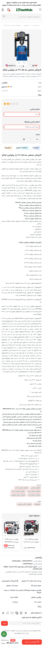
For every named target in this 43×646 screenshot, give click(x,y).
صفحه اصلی (36, 25)
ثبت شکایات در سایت (11, 590)
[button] (38, 535)
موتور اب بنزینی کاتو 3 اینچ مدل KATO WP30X (11, 540)
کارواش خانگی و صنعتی (24, 504)
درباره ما (15, 602)
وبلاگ (39, 606)
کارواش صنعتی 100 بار (21, 488)
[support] (16, 613)
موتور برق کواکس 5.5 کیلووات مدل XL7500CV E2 (31, 540)
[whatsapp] (7, 613)
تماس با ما (37, 602)
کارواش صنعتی (35, 488)
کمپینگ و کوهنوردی (9, 581)
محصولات (26, 25)
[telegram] (25, 613)
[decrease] (37, 139)
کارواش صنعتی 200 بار (18, 491)
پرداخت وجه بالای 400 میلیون (31, 581)
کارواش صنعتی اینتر (34, 495)
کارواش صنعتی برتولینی (18, 495)
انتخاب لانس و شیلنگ (32, 122)
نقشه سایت (14, 597)
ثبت (4, 623)
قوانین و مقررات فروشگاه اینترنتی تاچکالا (29, 591)
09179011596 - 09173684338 (22, 561)
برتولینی (5, 82)
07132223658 (28, 564)
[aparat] (3, 613)
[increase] (24, 139)
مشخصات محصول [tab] (21, 148)
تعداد (38, 134)
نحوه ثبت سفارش (12, 585)
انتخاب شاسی (35, 109)
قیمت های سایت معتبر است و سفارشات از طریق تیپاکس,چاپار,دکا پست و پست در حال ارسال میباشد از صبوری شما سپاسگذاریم (21, 4)
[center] (4, 16)
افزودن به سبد (31, 642)
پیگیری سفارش (36, 597)
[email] (12, 613)
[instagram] (21, 613)
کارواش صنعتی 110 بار (34, 491)
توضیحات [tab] (35, 148)
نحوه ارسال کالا (36, 585)
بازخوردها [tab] (8, 148)
